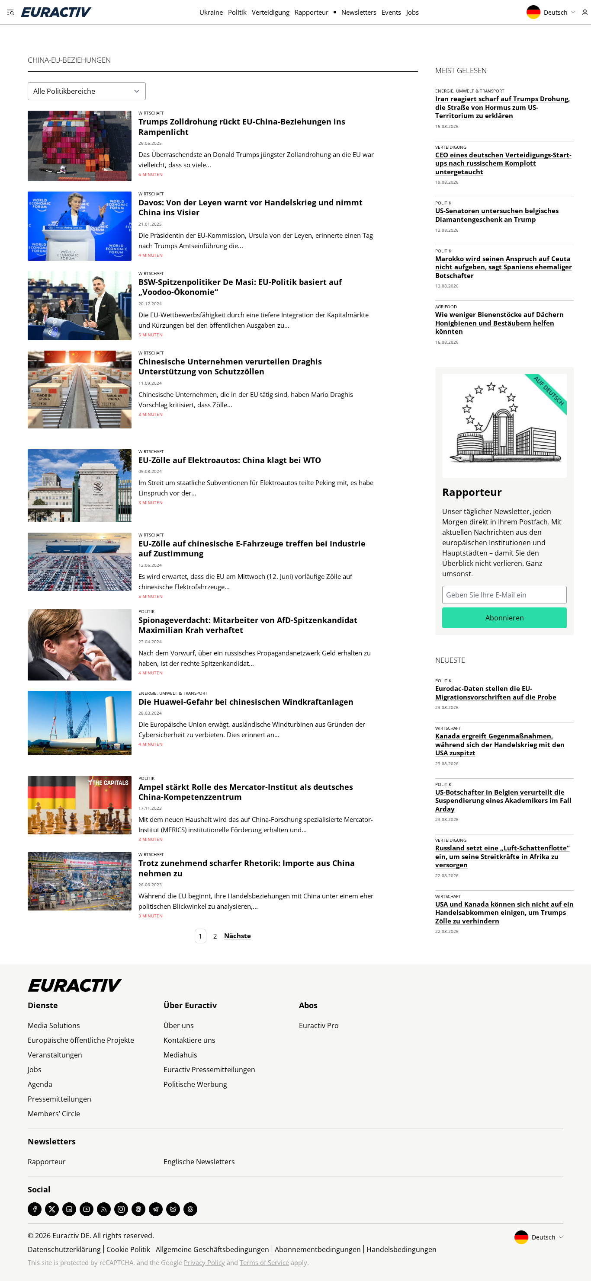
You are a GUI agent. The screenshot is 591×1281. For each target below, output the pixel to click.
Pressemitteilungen (59, 1099)
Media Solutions (54, 1025)
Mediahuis (180, 1055)
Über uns (179, 1025)
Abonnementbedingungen (318, 1249)
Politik (237, 12)
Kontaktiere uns (189, 1040)
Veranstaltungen (55, 1055)
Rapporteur (311, 12)
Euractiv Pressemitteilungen (209, 1069)
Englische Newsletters (199, 1161)
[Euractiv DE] (56, 12)
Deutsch (556, 12)
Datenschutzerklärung (64, 1249)
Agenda (40, 1084)
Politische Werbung (195, 1084)
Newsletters (358, 12)
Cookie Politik (128, 1249)
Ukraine (211, 12)
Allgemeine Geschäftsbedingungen (212, 1249)
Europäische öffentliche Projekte (81, 1040)
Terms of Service (264, 1262)
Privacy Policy (204, 1262)
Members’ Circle (54, 1113)
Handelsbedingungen (401, 1249)
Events (391, 12)
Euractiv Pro (319, 1025)
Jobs (412, 12)
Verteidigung (270, 12)
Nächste (237, 936)
